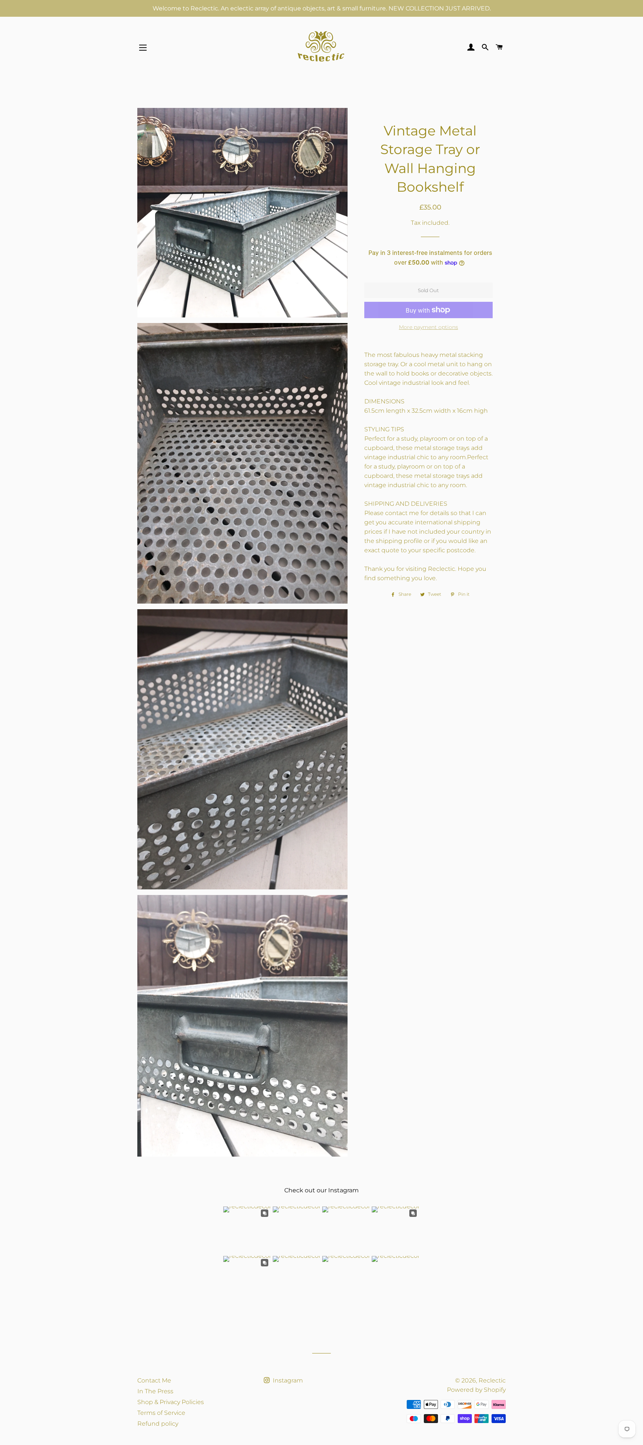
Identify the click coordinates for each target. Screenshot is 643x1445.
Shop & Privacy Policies (170, 1402)
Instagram (287, 1380)
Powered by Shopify (476, 1389)
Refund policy (157, 1423)
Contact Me (154, 1380)
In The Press (155, 1391)
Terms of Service (161, 1412)
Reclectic (492, 1380)
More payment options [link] (428, 327)
